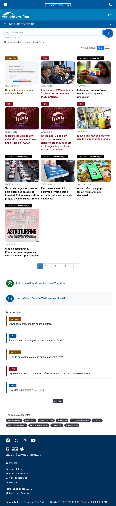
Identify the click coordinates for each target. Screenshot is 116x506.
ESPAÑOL (23, 454)
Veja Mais (58, 401)
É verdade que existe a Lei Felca (26, 390)
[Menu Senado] (5, 4)
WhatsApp (62, 420)
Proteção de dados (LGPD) (19, 488)
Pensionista (12, 482)
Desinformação (46, 420)
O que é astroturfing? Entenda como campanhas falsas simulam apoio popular (22, 252)
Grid (100, 48)
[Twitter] (16, 440)
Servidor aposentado (16, 477)
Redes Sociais (14, 420)
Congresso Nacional (80, 420)
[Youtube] (32, 440)
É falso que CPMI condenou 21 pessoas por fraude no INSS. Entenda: (57, 93)
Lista (107, 48)
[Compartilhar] (108, 33)
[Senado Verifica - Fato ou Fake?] (15, 15)
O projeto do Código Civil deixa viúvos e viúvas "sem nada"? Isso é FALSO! (20, 139)
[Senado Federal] (58, 4)
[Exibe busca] (110, 15)
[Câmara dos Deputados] (8, 448)
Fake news (29, 420)
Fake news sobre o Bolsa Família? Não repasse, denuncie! (91, 93)
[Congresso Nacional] (14, 448)
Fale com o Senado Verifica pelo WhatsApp (41, 283)
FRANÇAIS (35, 454)
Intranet (12, 463)
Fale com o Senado (19, 493)
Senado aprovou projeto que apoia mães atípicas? (36, 357)
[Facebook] (9, 440)
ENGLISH (10, 454)
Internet (97, 420)
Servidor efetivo (14, 469)
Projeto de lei (72, 425)
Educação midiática (38, 425)
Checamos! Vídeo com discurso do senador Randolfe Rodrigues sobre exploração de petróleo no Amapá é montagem (56, 143)
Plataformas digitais (16, 425)
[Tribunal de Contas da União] (21, 448)
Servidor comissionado (17, 473)
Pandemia (56, 425)
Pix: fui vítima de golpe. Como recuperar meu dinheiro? (90, 192)
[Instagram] (25, 440)
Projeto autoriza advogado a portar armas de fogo (35, 340)
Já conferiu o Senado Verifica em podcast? (40, 298)
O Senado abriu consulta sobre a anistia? (31, 324)
